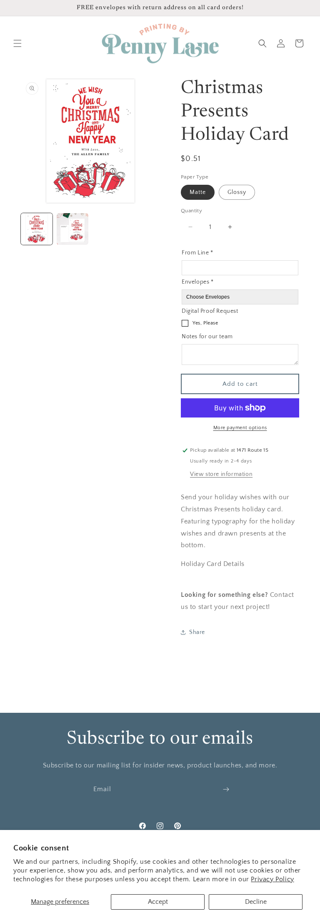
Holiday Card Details (213, 564)
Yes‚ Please (205, 323)
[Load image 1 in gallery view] (36, 229)
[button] (17, 43)
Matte (198, 192)
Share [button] (197, 632)
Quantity (191, 211)
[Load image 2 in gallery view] (72, 229)
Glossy (237, 192)
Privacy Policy (272, 879)
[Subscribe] (226, 789)
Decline (256, 901)
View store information (221, 474)
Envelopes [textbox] (198, 282)
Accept (158, 901)
